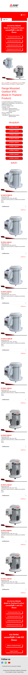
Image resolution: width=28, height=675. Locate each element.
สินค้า (3, 82)
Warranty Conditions (15, 670)
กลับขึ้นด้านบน (23, 210)
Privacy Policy (6, 670)
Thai (6, 19)
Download (23, 670)
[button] (25, 206)
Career (14, 672)
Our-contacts (9, 672)
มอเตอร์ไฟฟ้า (7, 82)
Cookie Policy (20, 672)
